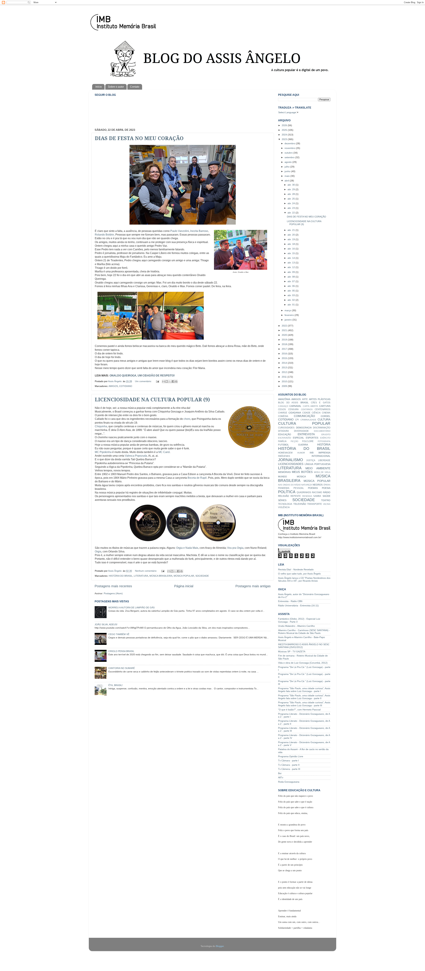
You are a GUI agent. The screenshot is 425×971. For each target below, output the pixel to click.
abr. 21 (292, 230)
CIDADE (306, 412)
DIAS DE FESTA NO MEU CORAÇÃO (139, 138)
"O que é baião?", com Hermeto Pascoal (299, 709)
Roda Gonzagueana (288, 781)
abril (287, 180)
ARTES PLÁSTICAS (319, 399)
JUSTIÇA (310, 460)
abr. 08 (292, 276)
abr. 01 (292, 304)
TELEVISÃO (299, 504)
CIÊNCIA (316, 412)
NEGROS (318, 484)
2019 (285, 339)
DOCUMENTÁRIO (322, 431)
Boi (279, 773)
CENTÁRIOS (307, 409)
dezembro (290, 143)
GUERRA (303, 444)
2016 (285, 353)
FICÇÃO (294, 441)
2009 (285, 386)
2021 (285, 330)
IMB (312, 452)
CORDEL (325, 416)
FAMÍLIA (282, 441)
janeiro (288, 319)
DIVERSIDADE (301, 431)
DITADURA (283, 431)
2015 (285, 358)
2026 (285, 125)
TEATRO (325, 500)
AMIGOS (113, 386)
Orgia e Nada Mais (187, 547)
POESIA (326, 488)
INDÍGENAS (284, 456)
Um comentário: (143, 381)
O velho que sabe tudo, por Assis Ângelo (299, 573)
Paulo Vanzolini (179, 231)
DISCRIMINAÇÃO (321, 427)
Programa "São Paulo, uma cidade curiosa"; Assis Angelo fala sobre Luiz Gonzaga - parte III (304, 704)
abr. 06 (292, 286)
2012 (285, 372)
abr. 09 (292, 272)
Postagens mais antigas (253, 586)
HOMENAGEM (285, 452)
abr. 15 (292, 253)
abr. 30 (292, 184)
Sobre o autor (116, 86)
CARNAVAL (295, 406)
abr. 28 (292, 194)
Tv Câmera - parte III (289, 769)
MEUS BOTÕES (302, 472)
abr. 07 (292, 281)
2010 (285, 381)
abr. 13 (292, 262)
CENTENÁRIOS (322, 409)
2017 (285, 349)
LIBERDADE (324, 460)
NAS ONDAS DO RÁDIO (289, 485)
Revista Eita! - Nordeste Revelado (296, 569)
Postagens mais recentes (113, 586)
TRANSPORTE (314, 504)
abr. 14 (292, 258)
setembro (290, 157)
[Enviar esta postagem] (157, 381)
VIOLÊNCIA (284, 507)
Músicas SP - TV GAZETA (291, 651)
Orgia (98, 551)
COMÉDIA (283, 416)
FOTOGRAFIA (324, 441)
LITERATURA (141, 575)
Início (98, 86)
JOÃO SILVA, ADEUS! (106, 624)
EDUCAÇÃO (284, 434)
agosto (288, 162)
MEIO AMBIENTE (317, 468)
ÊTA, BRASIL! (115, 685)
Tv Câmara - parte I (288, 760)
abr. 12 (292, 267)
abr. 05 (292, 290)
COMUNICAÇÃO (304, 416)
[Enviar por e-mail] (163, 381)
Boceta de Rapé (197, 477)
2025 (285, 130)
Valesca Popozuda (136, 455)
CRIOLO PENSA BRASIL (121, 651)
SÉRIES (282, 500)
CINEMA (326, 412)
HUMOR (301, 453)
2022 (285, 325)
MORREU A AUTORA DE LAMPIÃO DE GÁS (131, 607)
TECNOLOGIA (285, 504)
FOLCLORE (308, 441)
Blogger (220, 946)
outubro (289, 152)
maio (287, 176)
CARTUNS (324, 406)
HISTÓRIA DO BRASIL (120, 575)
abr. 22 (292, 212)
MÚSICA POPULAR (184, 575)
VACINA (326, 504)
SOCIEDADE (202, 575)
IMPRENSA (324, 452)
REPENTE (296, 496)
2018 (285, 344)
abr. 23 (292, 208)
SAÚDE (326, 496)
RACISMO (317, 492)
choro (187, 418)
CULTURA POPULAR (304, 423)
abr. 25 (292, 198)
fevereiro (290, 315)
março (288, 310)
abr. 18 (292, 244)
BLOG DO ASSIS (288, 402)
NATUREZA (306, 485)
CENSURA (293, 409)
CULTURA (324, 419)
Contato (134, 86)
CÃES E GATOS (320, 402)
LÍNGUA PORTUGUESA (317, 464)
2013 (285, 367)
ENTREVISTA (306, 434)
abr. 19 (292, 239)
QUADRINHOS (304, 492)
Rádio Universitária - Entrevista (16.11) (298, 605)
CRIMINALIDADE (308, 420)
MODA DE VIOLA (322, 472)
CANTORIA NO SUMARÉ (121, 668)
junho (288, 171)
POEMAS (313, 488)
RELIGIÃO (283, 496)
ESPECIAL (298, 437)
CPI (297, 419)
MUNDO (282, 476)
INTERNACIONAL (321, 456)
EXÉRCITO (325, 438)
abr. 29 (292, 189)
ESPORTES (312, 437)
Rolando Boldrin (104, 234)
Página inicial (183, 586)
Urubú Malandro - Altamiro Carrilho (296, 626)
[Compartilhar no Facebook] (173, 381)
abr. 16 (292, 248)
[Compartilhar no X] (169, 381)
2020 (285, 335)
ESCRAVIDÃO (284, 438)
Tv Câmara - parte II (288, 765)
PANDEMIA (283, 488)
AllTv (280, 777)
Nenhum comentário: (146, 570)
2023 (285, 139)
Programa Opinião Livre (290, 756)
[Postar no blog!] (166, 381)
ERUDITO (325, 435)
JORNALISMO (290, 460)
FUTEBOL (283, 444)
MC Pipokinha (103, 452)
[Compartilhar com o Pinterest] (176, 381)
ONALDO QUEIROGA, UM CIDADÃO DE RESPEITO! (142, 375)
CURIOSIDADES (286, 427)
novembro (290, 148)
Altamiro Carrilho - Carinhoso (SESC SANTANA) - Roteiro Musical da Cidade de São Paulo (304, 631)
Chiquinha (101, 426)
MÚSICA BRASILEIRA (160, 575)
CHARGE (282, 412)
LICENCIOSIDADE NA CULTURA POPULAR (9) (152, 400)
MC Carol (164, 452)
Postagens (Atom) (113, 593)
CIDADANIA (295, 412)
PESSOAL (299, 488)
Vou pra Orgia (235, 547)
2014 (285, 363)
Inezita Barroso (199, 231)
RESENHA (307, 496)
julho (287, 166)
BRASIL (304, 402)
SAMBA (317, 496)
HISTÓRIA (323, 444)
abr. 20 (292, 234)
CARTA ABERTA (310, 406)
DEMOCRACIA (304, 427)
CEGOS (282, 409)
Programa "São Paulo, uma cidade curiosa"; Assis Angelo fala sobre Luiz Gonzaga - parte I (304, 689)
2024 (285, 134)
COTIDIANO (125, 386)
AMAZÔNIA (284, 399)
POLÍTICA (286, 492)
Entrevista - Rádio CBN (290, 601)
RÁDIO (326, 492)
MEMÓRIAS (284, 472)
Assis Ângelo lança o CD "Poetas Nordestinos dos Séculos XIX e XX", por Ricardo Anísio (304, 579)
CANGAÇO (283, 406)
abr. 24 (292, 203)
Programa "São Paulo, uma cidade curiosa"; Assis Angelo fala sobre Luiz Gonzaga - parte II (304, 697)
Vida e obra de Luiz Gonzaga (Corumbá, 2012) (303, 662)
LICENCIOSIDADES (290, 464)
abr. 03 (292, 295)
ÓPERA (326, 485)
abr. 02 (292, 300)
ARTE (305, 399)
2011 (284, 376)
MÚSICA (301, 476)
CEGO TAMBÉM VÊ (118, 634)
